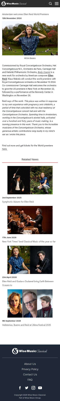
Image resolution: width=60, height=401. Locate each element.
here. (4, 149)
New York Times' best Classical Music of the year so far (28, 241)
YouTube (40, 388)
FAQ (30, 379)
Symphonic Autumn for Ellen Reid (18, 201)
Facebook (20, 388)
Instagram (33, 388)
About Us (30, 363)
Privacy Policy (30, 369)
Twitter (27, 388)
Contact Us (30, 374)
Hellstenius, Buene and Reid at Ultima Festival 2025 (26, 325)
